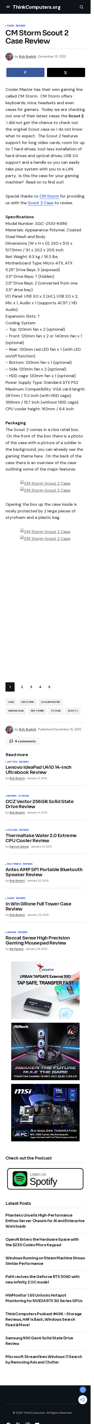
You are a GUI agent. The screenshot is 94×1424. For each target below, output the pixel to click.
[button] (8, 7)
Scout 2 (73, 710)
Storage (23, 796)
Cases (10, 26)
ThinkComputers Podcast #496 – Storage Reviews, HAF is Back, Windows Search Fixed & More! (43, 1319)
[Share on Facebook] (25, 72)
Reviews (20, 26)
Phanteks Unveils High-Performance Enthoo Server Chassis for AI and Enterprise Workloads (44, 1221)
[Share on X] (66, 72)
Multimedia (14, 864)
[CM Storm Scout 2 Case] (45, 483)
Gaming (11, 932)
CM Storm (49, 196)
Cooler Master (50, 702)
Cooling (12, 830)
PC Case (55, 710)
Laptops (12, 762)
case (11, 702)
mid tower (37, 710)
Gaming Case (16, 710)
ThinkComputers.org (36, 7)
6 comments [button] (25, 741)
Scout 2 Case (40, 203)
